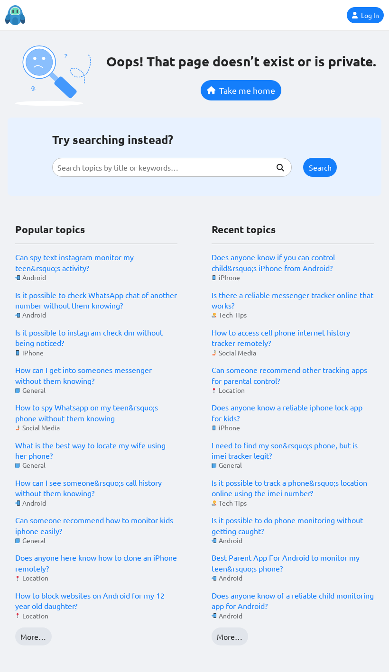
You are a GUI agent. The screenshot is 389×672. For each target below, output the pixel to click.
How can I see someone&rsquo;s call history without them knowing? (88, 488)
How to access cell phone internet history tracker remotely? (281, 337)
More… (33, 636)
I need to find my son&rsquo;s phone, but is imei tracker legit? (285, 450)
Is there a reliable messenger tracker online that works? (292, 300)
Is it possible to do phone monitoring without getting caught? (287, 525)
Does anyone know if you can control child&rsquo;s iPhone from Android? (273, 262)
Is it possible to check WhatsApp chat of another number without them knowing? (96, 300)
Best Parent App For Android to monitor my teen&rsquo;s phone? (286, 562)
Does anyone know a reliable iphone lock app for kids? (287, 412)
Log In (370, 15)
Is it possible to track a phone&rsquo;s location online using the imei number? (289, 488)
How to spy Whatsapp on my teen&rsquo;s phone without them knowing (86, 412)
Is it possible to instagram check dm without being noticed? (89, 337)
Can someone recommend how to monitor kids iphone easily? (94, 525)
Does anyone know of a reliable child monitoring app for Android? (293, 600)
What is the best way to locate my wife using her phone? (90, 450)
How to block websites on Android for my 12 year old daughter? (90, 600)
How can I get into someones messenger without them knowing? (83, 375)
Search (320, 167)
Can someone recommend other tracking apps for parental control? (289, 375)
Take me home (247, 90)
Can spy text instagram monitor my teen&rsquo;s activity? (74, 262)
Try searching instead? (112, 139)
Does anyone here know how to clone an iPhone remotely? (96, 562)
